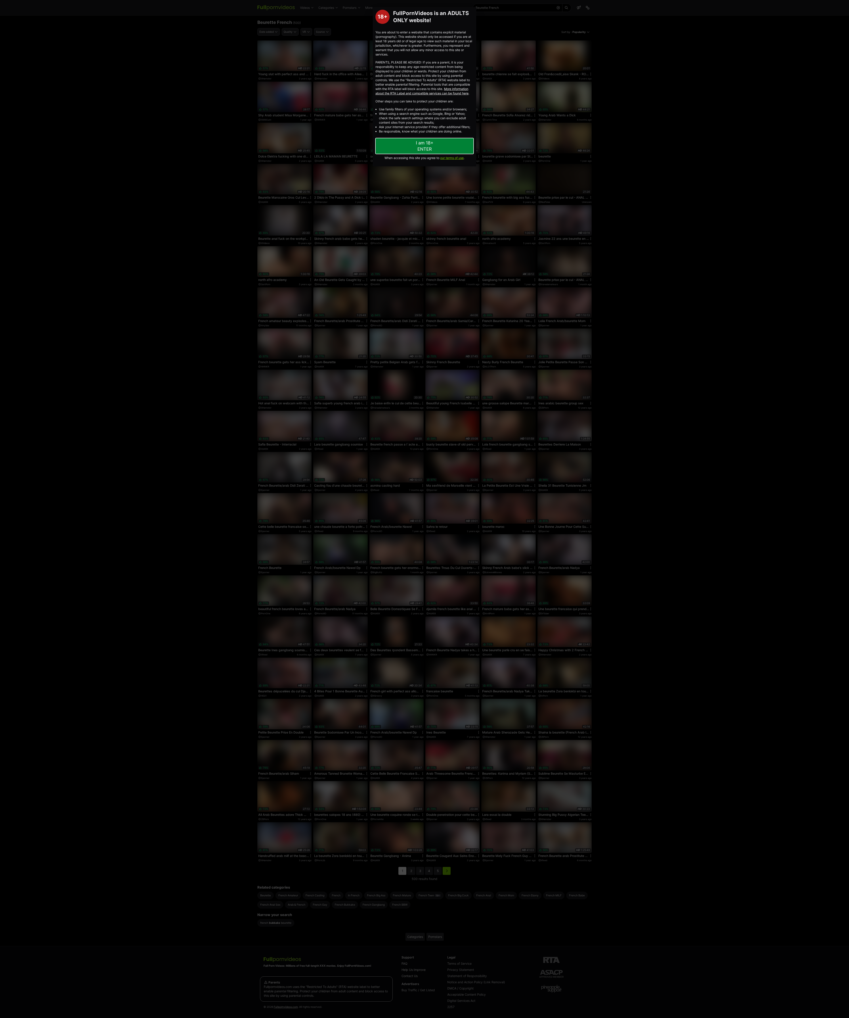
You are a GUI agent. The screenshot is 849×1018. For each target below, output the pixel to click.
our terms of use (452, 158)
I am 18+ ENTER (424, 146)
